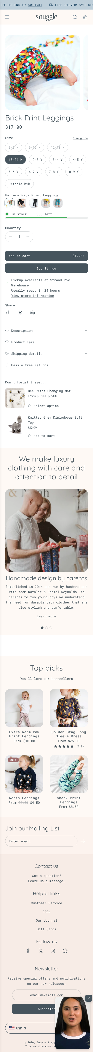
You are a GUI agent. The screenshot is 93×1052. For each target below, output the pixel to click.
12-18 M (57, 147)
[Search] (75, 17)
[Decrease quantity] (10, 237)
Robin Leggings (24, 798)
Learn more (46, 616)
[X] (40, 951)
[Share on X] (20, 313)
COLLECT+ (34, 5)
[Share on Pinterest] (32, 313)
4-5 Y (78, 159)
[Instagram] (53, 951)
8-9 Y (74, 171)
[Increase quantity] (28, 237)
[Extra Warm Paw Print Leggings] (24, 708)
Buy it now (46, 268)
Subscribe (46, 1009)
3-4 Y (58, 159)
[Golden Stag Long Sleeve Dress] (69, 708)
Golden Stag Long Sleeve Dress (68, 734)
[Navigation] (7, 17)
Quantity (13, 228)
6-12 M (34, 147)
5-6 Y (13, 171)
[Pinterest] (65, 951)
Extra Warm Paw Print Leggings (24, 734)
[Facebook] (28, 951)
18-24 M (15, 159)
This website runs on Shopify (46, 1046)
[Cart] (85, 17)
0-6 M (13, 147)
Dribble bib (19, 184)
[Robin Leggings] (24, 774)
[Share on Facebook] (8, 313)
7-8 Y (54, 171)
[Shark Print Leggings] (69, 774)
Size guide (80, 138)
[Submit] (82, 841)
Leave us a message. (46, 881)
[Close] (88, 998)
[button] (72, 1023)
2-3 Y (37, 159)
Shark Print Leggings (69, 800)
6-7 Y (33, 171)
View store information (32, 295)
